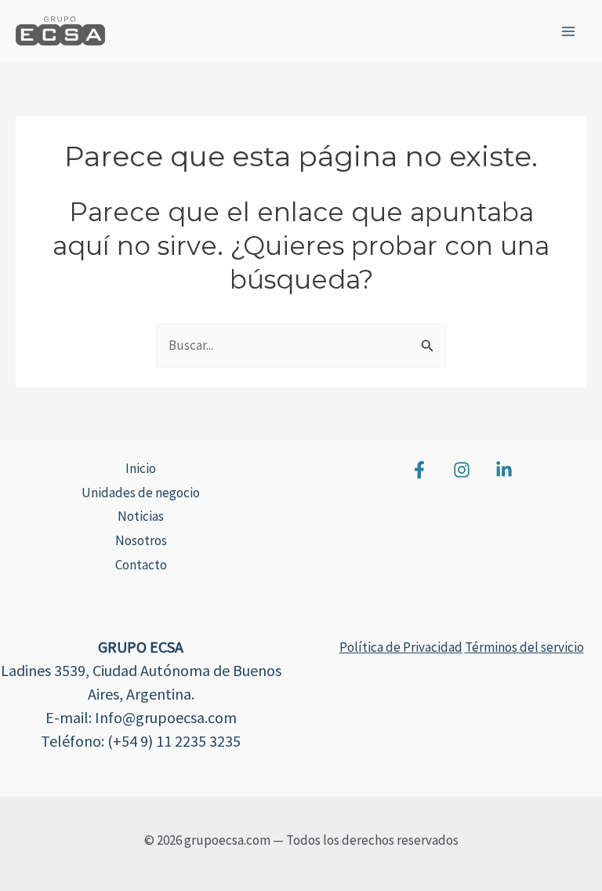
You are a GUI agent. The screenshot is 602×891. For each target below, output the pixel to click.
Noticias (141, 516)
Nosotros (141, 540)
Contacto (141, 564)
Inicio (140, 468)
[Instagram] (461, 469)
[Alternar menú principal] (569, 31)
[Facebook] (419, 469)
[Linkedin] (504, 469)
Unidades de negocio (141, 492)
